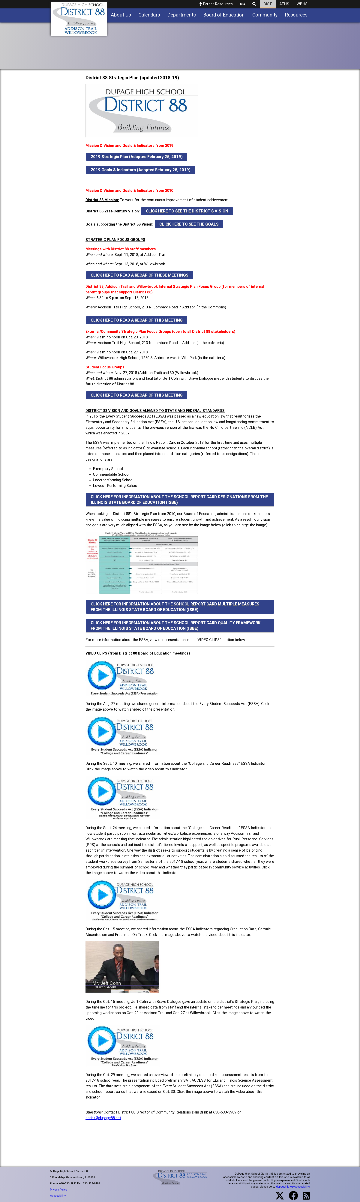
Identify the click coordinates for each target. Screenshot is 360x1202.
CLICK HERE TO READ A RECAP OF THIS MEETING (137, 320)
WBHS (302, 4)
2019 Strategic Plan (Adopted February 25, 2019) (137, 156)
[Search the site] (254, 4)
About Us (121, 15)
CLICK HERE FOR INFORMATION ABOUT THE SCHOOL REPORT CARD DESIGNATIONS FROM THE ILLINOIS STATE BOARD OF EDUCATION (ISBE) (179, 499)
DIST (268, 4)
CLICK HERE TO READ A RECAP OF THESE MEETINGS (139, 275)
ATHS (284, 4)
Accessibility (58, 1195)
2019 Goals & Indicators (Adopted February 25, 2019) (140, 169)
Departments (181, 15)
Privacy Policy (58, 1189)
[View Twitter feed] (277, 1198)
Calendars (149, 15)
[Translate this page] (242, 4)
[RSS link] (304, 1198)
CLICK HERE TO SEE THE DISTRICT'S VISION (187, 211)
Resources (296, 15)
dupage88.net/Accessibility (292, 1186)
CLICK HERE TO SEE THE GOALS (189, 224)
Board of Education (224, 15)
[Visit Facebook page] (291, 1198)
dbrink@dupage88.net (103, 1118)
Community (265, 15)
